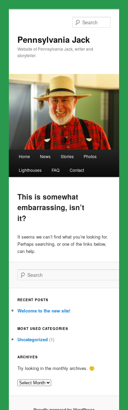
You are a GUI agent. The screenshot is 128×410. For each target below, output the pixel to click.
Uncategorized (32, 339)
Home (24, 156)
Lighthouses (30, 170)
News (45, 156)
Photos (90, 156)
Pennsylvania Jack (53, 39)
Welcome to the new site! (43, 310)
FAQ (55, 170)
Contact (77, 170)
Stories (67, 156)
